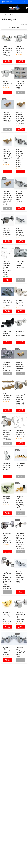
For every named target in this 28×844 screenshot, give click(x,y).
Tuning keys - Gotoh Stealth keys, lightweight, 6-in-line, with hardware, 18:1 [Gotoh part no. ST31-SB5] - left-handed (7, 579)
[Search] (23, 8)
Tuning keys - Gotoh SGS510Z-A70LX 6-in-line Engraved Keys (7, 537)
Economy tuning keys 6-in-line (20, 48)
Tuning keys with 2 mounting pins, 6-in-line (7, 650)
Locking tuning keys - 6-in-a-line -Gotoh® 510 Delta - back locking (7, 434)
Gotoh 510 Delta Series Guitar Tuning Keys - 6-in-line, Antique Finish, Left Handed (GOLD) (7, 155)
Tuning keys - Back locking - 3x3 (7, 498)
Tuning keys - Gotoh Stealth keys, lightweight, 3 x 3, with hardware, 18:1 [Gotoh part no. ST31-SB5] (20, 540)
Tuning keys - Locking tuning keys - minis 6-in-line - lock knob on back (20, 616)
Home (2, 14)
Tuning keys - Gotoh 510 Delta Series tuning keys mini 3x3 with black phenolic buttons (20, 502)
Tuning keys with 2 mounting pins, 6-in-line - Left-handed (20, 651)
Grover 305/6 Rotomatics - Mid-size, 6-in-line (7, 365)
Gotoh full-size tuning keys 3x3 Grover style (7, 302)
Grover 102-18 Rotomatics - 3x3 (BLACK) (7, 333)
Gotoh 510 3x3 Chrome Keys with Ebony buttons (20, 84)
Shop (6, 14)
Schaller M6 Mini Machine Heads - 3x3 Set (20, 432)
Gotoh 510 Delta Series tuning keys (6, 230)
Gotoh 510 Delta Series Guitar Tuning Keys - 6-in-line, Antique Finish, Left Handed (20, 117)
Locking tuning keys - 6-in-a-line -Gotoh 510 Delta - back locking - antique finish (20, 398)
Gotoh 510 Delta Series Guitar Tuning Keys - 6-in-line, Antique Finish (7, 116)
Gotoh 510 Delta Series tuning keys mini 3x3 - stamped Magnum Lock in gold (7, 267)
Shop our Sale (16, 1)
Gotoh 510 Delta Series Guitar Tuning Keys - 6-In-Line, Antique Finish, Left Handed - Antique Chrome (20, 157)
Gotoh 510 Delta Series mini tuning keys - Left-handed (19, 195)
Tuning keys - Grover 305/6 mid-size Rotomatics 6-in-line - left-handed (20, 576)
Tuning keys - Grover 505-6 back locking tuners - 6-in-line (7, 616)
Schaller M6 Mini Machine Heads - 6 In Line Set (7, 466)
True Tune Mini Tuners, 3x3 (20, 464)
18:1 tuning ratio (12, 14)
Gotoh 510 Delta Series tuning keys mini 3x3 (19, 231)
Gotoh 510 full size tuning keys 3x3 (20, 263)
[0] (26, 8)
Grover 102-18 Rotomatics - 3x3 (20, 302)
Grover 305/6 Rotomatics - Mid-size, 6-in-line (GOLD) (20, 365)
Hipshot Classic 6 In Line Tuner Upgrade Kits (7, 395)
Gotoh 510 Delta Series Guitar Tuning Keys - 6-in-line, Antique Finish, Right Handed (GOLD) (7, 197)
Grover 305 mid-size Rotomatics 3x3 (20, 333)
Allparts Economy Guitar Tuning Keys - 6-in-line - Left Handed (7, 50)
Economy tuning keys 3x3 (7, 82)
